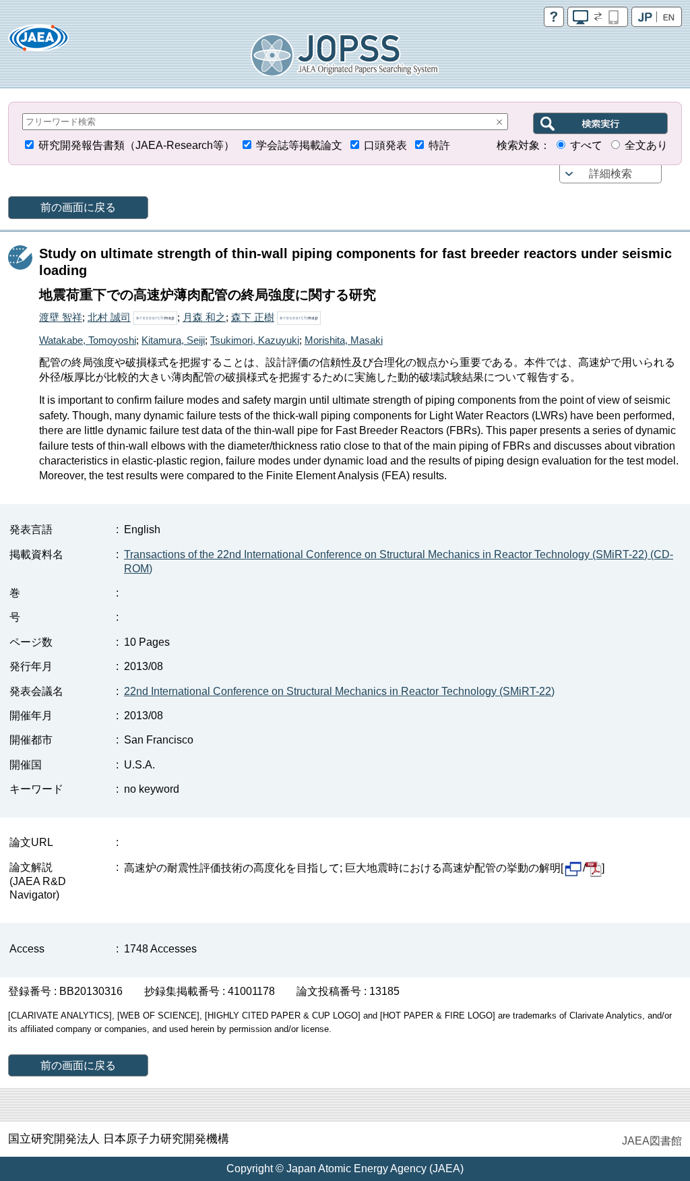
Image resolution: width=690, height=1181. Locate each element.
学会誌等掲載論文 (299, 145)
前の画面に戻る (78, 207)
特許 (439, 145)
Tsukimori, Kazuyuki (254, 340)
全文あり (646, 145)
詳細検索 (610, 173)
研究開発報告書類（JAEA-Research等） (136, 145)
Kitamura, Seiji (173, 340)
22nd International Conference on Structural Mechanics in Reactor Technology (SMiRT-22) (339, 691)
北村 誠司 (109, 317)
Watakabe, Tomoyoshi (87, 340)
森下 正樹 (252, 317)
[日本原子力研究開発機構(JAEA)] (38, 42)
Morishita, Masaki (344, 340)
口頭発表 (385, 145)
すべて (586, 145)
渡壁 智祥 (60, 317)
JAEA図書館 (652, 1141)
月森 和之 (204, 317)
